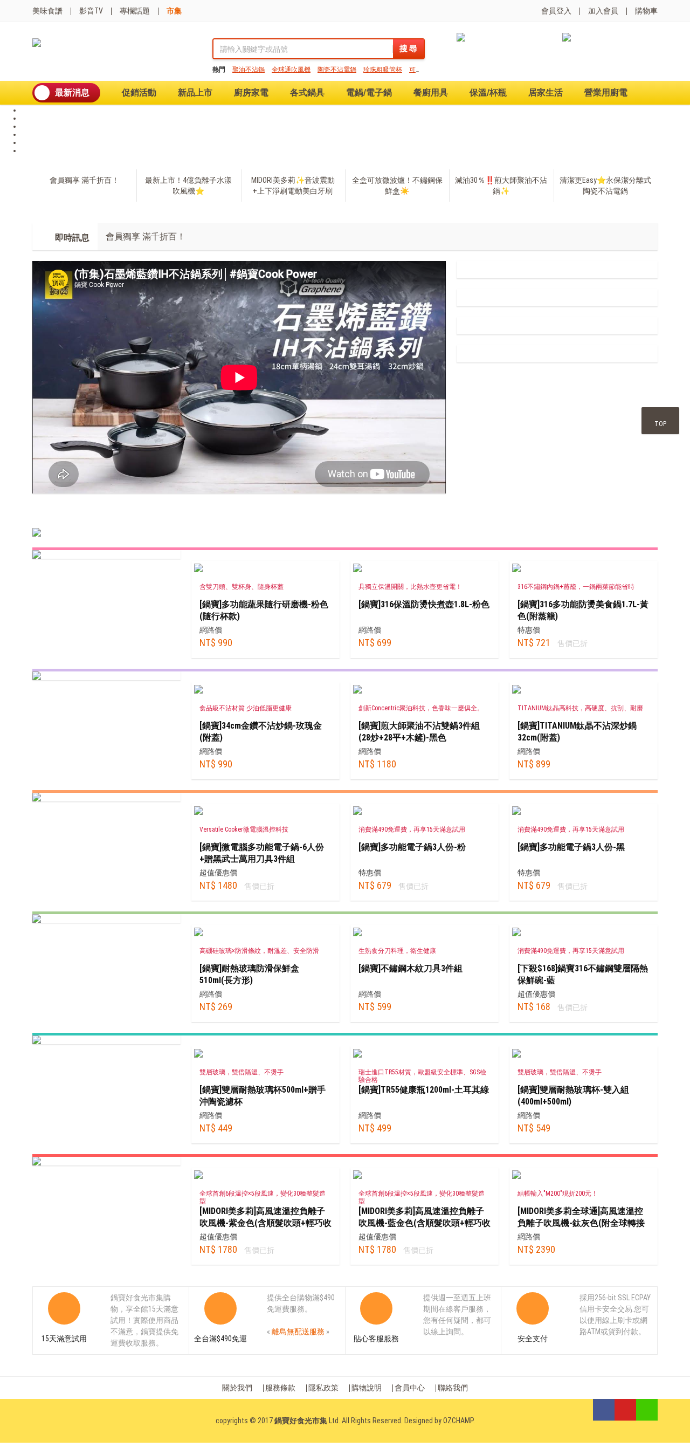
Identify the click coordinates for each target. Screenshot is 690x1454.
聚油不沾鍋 (248, 69)
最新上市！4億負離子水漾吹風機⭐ (188, 185)
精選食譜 (142, 515)
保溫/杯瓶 (488, 92)
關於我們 (237, 1387)
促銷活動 (139, 92)
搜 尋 (408, 48)
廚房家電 (251, 92)
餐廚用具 (430, 92)
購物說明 (366, 1387)
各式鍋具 (307, 92)
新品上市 (195, 92)
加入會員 (603, 10)
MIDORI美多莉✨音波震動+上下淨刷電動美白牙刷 (293, 185)
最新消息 (72, 92)
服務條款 (280, 1387)
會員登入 (556, 10)
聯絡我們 (453, 1387)
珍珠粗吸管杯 (382, 69)
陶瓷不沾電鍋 (337, 69)
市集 (174, 10)
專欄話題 (135, 10)
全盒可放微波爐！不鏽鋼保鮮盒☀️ (397, 185)
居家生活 (545, 92)
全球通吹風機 (291, 69)
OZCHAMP (458, 1420)
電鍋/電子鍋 (369, 92)
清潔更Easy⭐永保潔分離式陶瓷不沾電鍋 (605, 185)
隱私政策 (323, 1387)
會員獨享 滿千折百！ (84, 180)
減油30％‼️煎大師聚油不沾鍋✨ (501, 185)
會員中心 (410, 1387)
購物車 (646, 10)
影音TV (91, 10)
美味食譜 (47, 10)
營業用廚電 (605, 92)
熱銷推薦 (55, 515)
